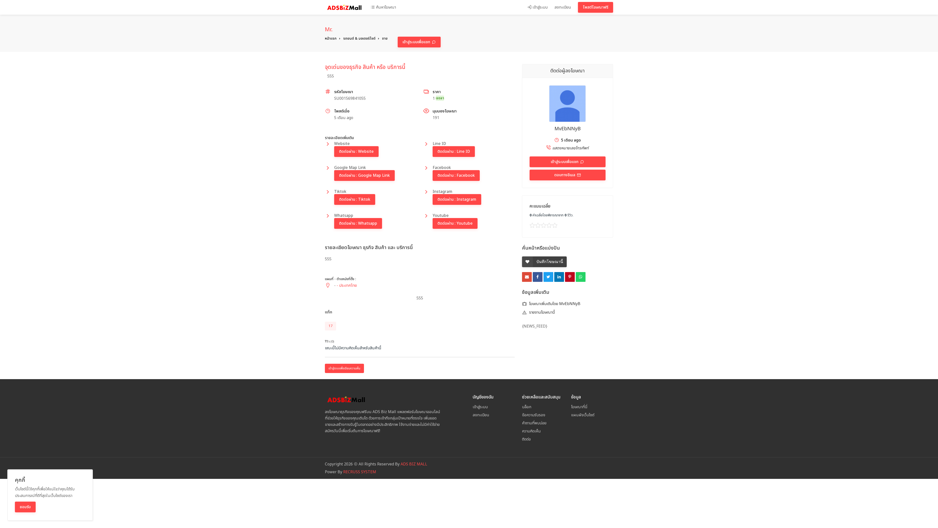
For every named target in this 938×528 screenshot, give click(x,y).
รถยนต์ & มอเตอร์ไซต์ (359, 38)
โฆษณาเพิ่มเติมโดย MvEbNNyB (554, 304)
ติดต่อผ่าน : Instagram (456, 199)
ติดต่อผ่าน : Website (356, 151)
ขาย (385, 38)
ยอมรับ (25, 507)
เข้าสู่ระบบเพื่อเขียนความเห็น (344, 368)
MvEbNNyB (567, 128)
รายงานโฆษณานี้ (541, 312)
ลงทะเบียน (562, 7)
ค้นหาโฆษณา (385, 7)
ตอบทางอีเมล (565, 175)
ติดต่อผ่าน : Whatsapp (358, 223)
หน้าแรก (331, 38)
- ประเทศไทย (347, 285)
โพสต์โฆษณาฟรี (595, 7)
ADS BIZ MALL (414, 464)
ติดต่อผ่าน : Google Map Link (364, 175)
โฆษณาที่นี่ (579, 407)
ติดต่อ (526, 439)
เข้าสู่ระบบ (540, 7)
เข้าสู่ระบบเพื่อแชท (417, 42)
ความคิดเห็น (531, 431)
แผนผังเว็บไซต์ (582, 415)
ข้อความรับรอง (533, 415)
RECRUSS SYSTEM (359, 472)
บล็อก (526, 407)
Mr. (328, 29)
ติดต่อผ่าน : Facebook (456, 175)
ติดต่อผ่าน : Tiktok (354, 199)
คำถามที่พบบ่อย (534, 423)
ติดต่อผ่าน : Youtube (455, 223)
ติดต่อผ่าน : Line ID (453, 151)
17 (330, 326)
